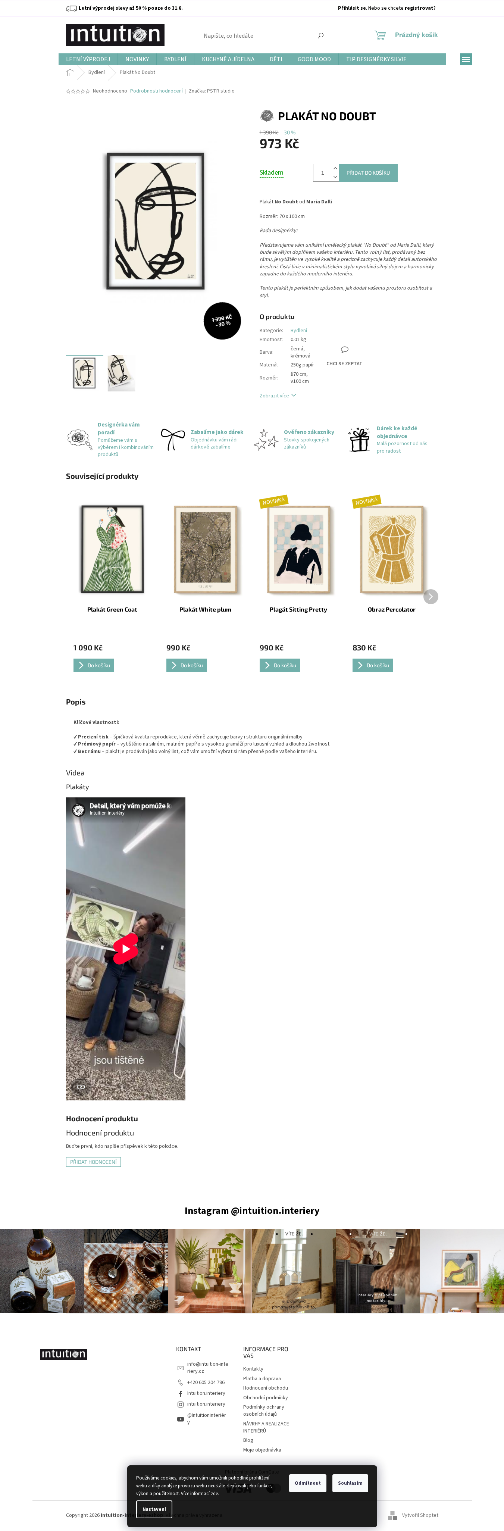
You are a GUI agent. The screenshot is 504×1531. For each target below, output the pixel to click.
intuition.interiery (206, 1404)
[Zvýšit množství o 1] (335, 168)
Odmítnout (308, 1483)
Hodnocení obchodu (265, 1388)
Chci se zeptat (344, 364)
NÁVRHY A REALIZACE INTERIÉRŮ (266, 1427)
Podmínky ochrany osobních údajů (263, 1410)
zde (214, 1493)
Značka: (212, 91)
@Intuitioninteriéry (206, 1419)
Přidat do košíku (368, 172)
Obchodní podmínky (265, 1398)
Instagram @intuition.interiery (252, 1211)
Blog (248, 1440)
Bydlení (299, 330)
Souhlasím (350, 1483)
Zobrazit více (274, 396)
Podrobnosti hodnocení (156, 91)
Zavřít (355, 324)
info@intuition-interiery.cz (207, 1367)
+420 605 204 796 (206, 1382)
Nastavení (154, 1509)
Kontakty (253, 1369)
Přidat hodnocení (93, 1162)
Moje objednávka (262, 1450)
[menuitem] (88, 59)
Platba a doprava (262, 1378)
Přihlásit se (352, 8)
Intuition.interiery (206, 1393)
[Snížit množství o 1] (335, 177)
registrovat (419, 8)
